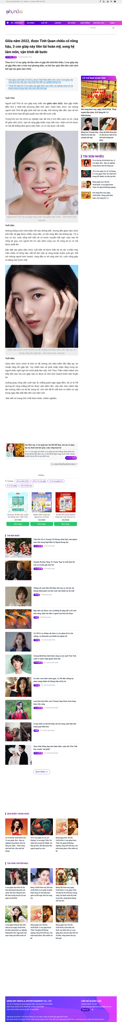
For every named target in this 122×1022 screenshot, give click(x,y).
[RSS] (112, 1)
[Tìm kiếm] (113, 28)
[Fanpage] (101, 1)
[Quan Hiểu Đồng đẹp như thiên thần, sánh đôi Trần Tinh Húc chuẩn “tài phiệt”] (18, 755)
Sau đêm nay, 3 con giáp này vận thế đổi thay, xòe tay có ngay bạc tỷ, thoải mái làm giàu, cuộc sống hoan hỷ (49, 446)
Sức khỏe (71, 23)
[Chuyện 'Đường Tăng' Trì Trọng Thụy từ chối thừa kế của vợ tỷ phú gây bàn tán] (18, 570)
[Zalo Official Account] (104, 1)
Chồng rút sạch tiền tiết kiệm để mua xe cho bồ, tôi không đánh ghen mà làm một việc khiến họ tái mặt (53, 589)
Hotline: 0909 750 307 (38, 1)
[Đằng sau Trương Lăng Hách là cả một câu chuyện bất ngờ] (89, 123)
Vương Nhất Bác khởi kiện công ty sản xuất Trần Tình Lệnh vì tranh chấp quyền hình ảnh (54, 657)
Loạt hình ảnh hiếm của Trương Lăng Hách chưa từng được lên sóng (54, 702)
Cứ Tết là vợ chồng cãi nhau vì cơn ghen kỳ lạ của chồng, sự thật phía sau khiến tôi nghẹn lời (53, 634)
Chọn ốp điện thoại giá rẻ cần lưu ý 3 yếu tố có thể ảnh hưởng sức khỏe (108, 136)
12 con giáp (12, 486)
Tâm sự (36, 595)
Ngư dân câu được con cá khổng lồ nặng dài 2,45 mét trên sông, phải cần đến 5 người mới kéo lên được (54, 612)
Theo (63, 464)
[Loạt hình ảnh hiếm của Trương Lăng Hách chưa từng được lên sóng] (18, 709)
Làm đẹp (58, 23)
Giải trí (44, 23)
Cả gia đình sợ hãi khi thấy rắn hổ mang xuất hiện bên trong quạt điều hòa (54, 725)
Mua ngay (18, 524)
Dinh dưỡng (85, 23)
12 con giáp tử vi (57, 481)
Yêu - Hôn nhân (16, 23)
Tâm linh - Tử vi (11, 57)
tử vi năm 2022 (23, 481)
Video (112, 23)
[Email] (115, 1)
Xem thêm (72, 458)
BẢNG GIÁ (85, 1010)
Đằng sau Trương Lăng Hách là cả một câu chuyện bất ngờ (89, 135)
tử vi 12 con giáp (40, 481)
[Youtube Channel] (108, 1)
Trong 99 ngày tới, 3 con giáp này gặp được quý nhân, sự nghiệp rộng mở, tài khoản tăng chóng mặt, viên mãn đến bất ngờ (40, 87)
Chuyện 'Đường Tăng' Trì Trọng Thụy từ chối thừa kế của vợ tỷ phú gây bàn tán (54, 563)
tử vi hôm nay (27, 486)
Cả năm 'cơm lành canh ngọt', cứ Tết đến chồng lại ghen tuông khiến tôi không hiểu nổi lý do (53, 679)
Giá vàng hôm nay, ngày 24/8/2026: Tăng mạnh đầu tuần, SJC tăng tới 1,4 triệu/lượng (98, 112)
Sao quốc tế (38, 546)
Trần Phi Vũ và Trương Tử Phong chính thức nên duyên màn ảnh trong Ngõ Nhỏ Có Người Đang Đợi (55, 540)
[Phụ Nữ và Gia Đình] (15, 12)
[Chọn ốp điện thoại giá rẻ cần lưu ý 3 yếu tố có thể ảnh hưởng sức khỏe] (108, 123)
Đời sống (31, 23)
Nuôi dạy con (98, 23)
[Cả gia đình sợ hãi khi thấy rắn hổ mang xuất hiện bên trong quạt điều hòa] (18, 732)
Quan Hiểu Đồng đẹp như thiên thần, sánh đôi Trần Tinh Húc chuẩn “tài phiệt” (55, 747)
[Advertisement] (69, 11)
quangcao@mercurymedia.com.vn (98, 1007)
